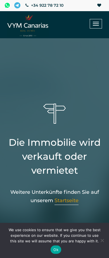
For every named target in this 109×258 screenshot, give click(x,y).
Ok (55, 249)
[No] (102, 240)
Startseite (66, 200)
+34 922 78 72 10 (46, 5)
